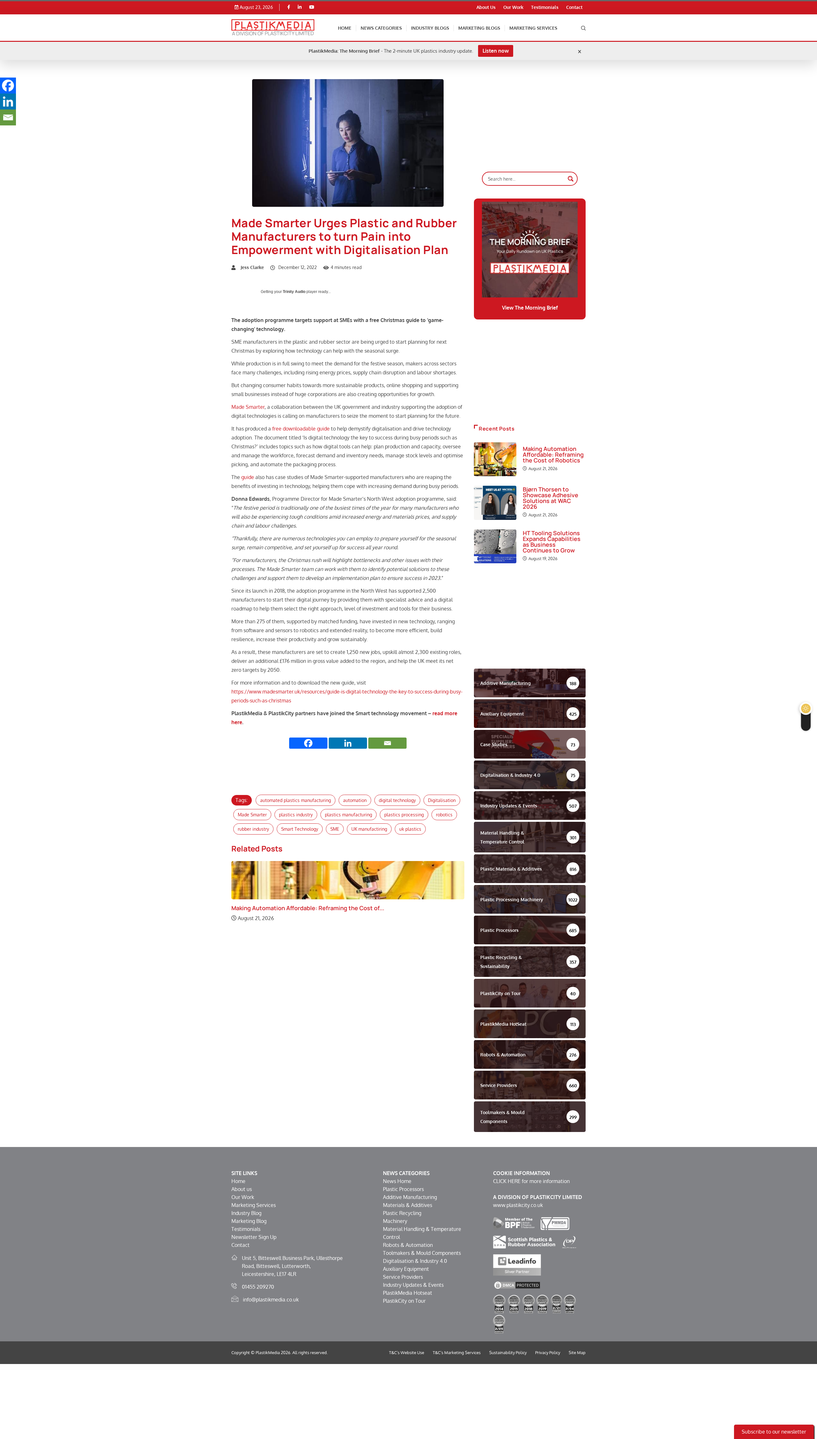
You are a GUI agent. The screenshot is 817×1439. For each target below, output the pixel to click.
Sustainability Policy (508, 1352)
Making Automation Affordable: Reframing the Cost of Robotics (553, 454)
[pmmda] (555, 1223)
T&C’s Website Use (406, 1352)
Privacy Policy (547, 1352)
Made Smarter (248, 407)
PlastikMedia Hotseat (407, 1293)
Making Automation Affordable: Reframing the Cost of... (307, 908)
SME (334, 829)
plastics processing (404, 814)
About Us (486, 7)
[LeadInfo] (517, 1264)
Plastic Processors (403, 1189)
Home (344, 28)
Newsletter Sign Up (253, 1237)
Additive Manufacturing (410, 1197)
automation (355, 800)
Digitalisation (442, 800)
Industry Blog (246, 1213)
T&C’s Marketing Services (457, 1352)
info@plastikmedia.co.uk (271, 1299)
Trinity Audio (294, 291)
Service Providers (403, 1277)
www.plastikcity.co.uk (518, 1205)
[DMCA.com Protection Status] (517, 1284)
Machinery (395, 1221)
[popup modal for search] (583, 27)
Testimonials (544, 7)
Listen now (496, 51)
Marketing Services (533, 28)
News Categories (381, 28)
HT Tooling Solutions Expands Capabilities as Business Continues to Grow (552, 541)
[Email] (387, 743)
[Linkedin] (300, 7)
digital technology (397, 800)
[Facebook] (288, 7)
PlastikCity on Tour (404, 1301)
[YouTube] (311, 7)
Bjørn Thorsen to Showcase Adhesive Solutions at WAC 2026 (550, 497)
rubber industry (253, 829)
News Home (397, 1181)
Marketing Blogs (479, 28)
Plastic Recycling (402, 1213)
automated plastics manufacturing (295, 800)
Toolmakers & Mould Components (422, 1253)
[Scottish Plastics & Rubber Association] (524, 1241)
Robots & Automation (408, 1245)
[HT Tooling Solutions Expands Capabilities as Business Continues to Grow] (495, 546)
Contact (574, 7)
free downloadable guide (301, 428)
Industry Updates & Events (413, 1285)
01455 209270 (258, 1287)
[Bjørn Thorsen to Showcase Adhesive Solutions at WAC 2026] (495, 503)
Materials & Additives (407, 1205)
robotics (444, 814)
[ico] (569, 1241)
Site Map (577, 1352)
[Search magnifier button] (570, 178)
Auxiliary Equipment (406, 1269)
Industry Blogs (430, 28)
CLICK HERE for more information (531, 1181)
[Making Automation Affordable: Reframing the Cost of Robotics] (495, 459)
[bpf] (514, 1223)
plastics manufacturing (348, 814)
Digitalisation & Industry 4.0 (415, 1261)
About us (241, 1189)
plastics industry (296, 814)
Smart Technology (299, 829)
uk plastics (410, 829)
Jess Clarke (252, 267)
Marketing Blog (248, 1221)
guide (248, 477)
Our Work (513, 7)
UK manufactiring (369, 829)
